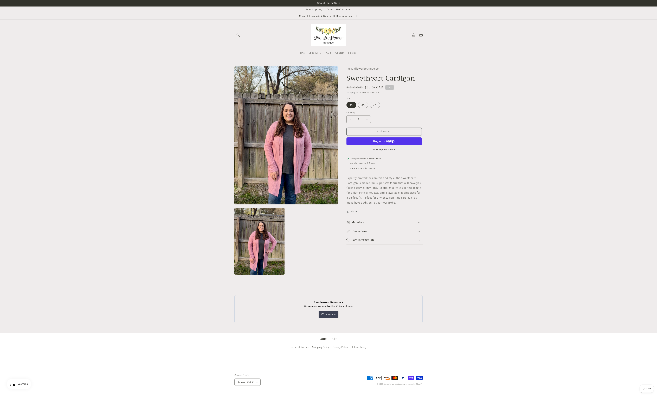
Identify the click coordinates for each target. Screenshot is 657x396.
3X (374, 104)
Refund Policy (359, 347)
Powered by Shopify (414, 384)
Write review (328, 314)
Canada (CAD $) (246, 382)
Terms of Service (300, 347)
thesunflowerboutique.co (394, 384)
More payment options (384, 149)
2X (363, 104)
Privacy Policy (340, 347)
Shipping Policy (320, 347)
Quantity (350, 112)
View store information (363, 168)
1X (351, 104)
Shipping (351, 93)
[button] (238, 35)
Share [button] (353, 211)
